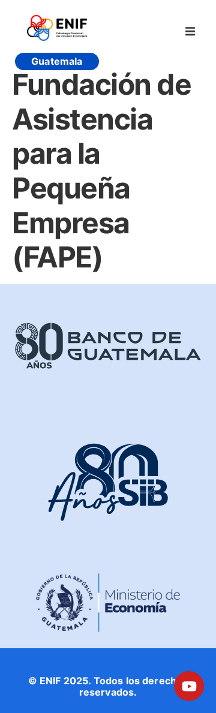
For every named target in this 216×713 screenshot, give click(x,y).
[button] (190, 31)
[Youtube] (189, 686)
